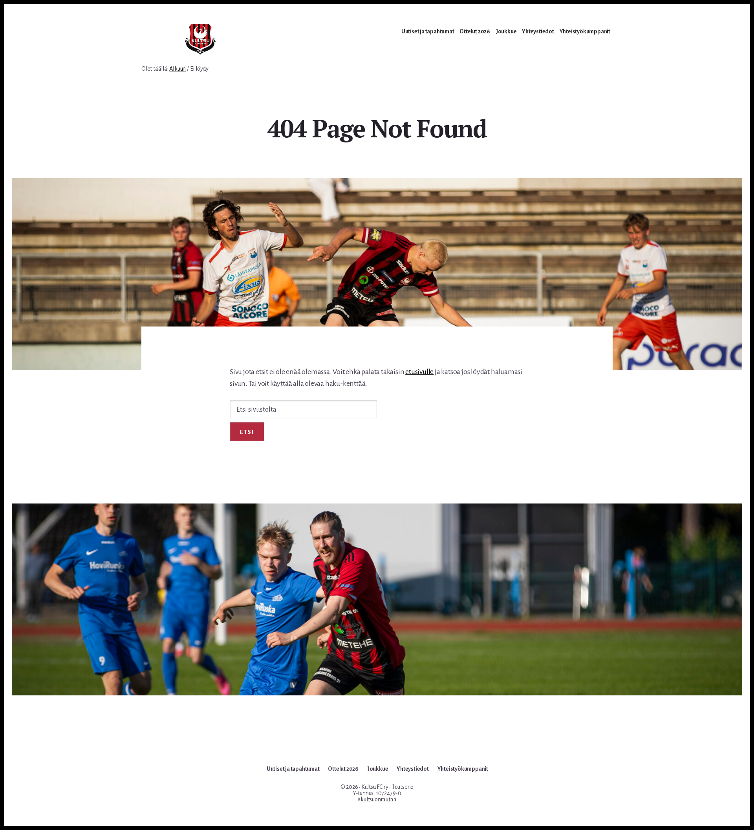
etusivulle (419, 372)
